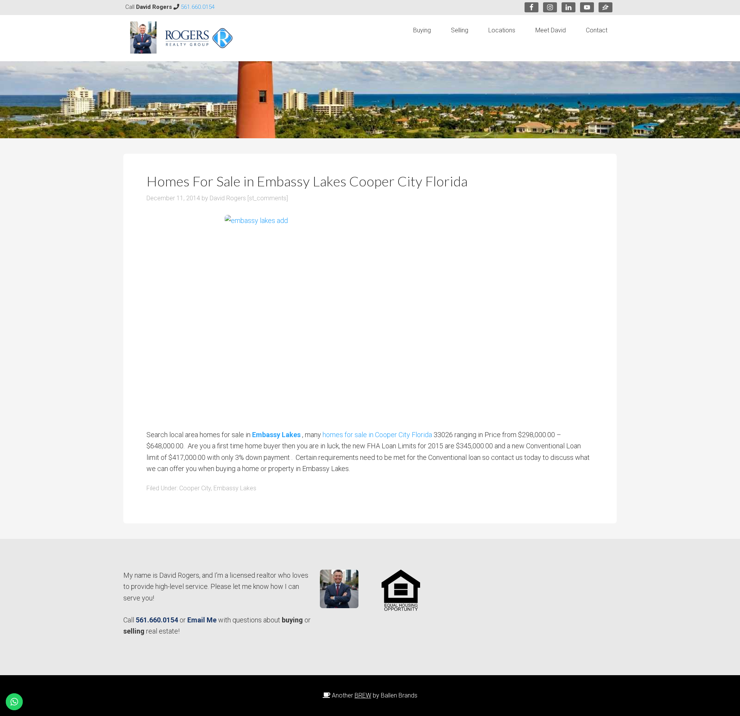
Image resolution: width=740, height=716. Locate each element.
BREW (363, 695)
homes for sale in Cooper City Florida (377, 435)
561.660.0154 (198, 6)
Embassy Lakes (235, 488)
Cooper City (195, 488)
